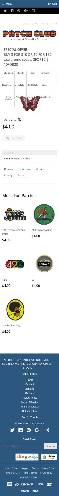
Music (8, 85)
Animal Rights (45, 97)
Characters (8, 72)
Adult (20, 85)
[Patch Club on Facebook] (12, 11)
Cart (54, 3)
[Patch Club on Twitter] (5, 11)
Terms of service (29, 406)
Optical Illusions (8, 98)
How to (29, 380)
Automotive (20, 97)
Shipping (44, 23)
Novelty (20, 72)
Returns (29, 393)
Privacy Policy (29, 397)
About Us (35, 23)
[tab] (29, 153)
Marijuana (45, 72)
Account (54, 23)
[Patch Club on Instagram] (33, 11)
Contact (26, 23)
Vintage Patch (32, 97)
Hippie (32, 72)
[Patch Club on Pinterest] (18, 11)
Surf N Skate (33, 85)
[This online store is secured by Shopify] (49, 457)
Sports (44, 85)
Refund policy (29, 411)
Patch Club (32, 477)
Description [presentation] (9, 153)
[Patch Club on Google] (26, 11)
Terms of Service (29, 402)
